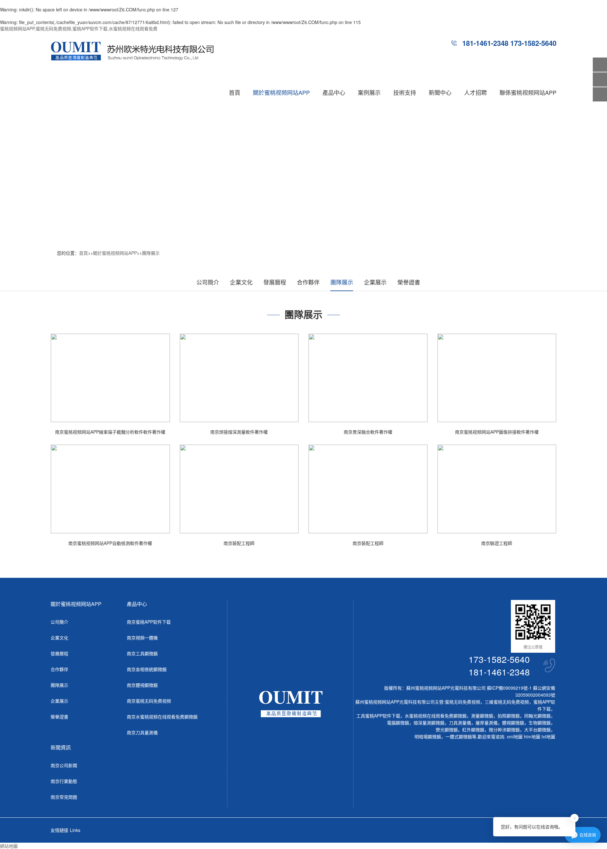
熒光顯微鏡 (447, 729)
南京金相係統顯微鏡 (147, 669)
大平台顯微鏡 (537, 729)
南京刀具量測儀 (142, 732)
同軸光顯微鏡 (537, 715)
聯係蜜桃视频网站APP (528, 92)
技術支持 (404, 92)
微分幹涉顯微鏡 (504, 729)
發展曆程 (274, 282)
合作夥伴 (308, 282)
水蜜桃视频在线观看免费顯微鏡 (436, 715)
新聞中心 (440, 92)
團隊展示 (151, 253)
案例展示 (369, 92)
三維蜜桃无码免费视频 (507, 702)
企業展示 (375, 282)
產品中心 (333, 92)
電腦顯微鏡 (398, 722)
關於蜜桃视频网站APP (281, 92)
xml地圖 (515, 736)
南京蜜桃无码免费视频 (149, 701)
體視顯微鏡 (513, 722)
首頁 (234, 92)
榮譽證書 (408, 282)
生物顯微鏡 (540, 722)
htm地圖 (532, 736)
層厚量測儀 (486, 722)
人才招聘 (475, 92)
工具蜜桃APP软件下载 (378, 715)
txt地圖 (548, 736)
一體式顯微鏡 (458, 736)
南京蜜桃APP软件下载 (149, 622)
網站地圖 (9, 846)
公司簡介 (207, 282)
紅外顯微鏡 (473, 729)
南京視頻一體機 (142, 637)
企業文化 (241, 282)
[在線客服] (600, 79)
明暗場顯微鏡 (427, 736)
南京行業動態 (64, 781)
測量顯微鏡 (482, 715)
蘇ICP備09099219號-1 (509, 688)
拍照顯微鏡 (509, 715)
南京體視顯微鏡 (142, 685)
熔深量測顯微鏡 (429, 722)
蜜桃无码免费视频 (462, 702)
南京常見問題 (64, 797)
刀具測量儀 (460, 722)
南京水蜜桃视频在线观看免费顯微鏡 (162, 716)
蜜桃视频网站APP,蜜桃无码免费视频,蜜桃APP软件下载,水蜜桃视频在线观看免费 (78, 28)
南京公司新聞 (64, 765)
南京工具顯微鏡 (142, 653)
